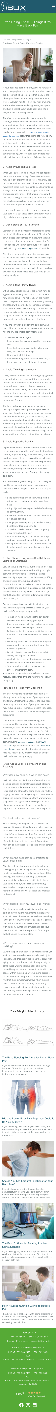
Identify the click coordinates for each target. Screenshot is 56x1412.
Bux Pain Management (12, 40)
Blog (27, 40)
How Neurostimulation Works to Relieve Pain (26, 1307)
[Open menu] (53, 6)
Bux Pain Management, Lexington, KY (28, 1368)
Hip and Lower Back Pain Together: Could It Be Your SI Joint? (28, 1120)
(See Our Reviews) (36, 1396)
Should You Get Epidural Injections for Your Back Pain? (27, 1182)
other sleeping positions (27, 248)
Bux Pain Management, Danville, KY (28, 1347)
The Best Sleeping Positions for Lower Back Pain (28, 1059)
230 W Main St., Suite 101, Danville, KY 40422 (32, 1359)
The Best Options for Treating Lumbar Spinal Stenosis (24, 1245)
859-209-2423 (24, 1352)
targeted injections (26, 742)
